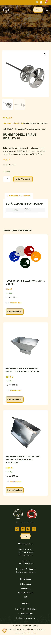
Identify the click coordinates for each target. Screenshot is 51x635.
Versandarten (25, 588)
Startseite (7, 123)
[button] (45, 54)
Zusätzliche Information (18, 196)
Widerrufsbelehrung (25, 593)
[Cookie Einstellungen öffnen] (4, 632)
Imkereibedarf (18, 123)
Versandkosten (15, 303)
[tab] (19, 196)
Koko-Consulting (30, 633)
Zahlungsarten (25, 584)
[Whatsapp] (34, 529)
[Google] (28, 529)
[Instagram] (17, 529)
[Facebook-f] (23, 529)
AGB (25, 597)
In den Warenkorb (23, 179)
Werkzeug (29, 129)
